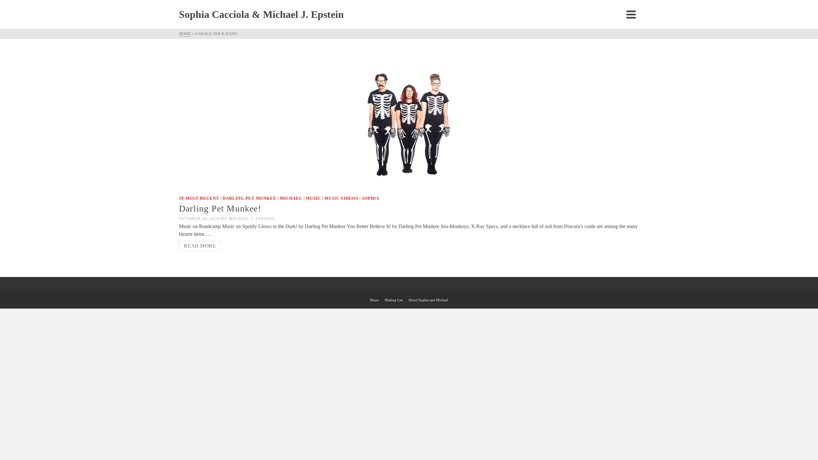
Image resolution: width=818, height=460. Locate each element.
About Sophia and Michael (428, 300)
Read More (200, 246)
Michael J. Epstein (251, 218)
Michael (291, 198)
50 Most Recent (199, 198)
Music (313, 198)
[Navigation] (631, 14)
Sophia (370, 198)
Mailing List (394, 300)
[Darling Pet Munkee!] (409, 120)
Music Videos (341, 198)
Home (374, 300)
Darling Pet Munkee (249, 198)
